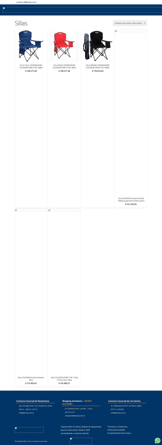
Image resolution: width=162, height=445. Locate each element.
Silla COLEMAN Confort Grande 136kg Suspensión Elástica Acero (131, 199)
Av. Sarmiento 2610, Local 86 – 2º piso (78, 409)
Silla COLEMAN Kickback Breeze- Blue (31, 378)
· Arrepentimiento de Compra (119, 433)
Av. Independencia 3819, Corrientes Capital (126, 406)
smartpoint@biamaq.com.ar (75, 416)
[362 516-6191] (63, 412)
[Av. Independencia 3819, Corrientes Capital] (109, 406)
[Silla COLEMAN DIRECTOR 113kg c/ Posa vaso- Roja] (64, 291)
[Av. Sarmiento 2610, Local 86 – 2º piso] (63, 409)
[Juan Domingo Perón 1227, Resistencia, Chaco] (17, 406)
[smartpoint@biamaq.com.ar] (63, 416)
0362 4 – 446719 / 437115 (28, 409)
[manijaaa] (81, 441)
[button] (31, 205)
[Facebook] (142, 2)
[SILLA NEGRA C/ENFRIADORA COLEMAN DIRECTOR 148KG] (98, 46)
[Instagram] (146, 2)
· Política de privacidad (116, 430)
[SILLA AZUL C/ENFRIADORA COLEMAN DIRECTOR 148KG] (31, 46)
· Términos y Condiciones (117, 426)
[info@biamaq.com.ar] (17, 413)
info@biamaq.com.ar (26, 413)
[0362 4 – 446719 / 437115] (17, 409)
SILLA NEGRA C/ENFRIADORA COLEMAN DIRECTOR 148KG (98, 66)
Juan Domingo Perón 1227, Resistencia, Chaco (35, 406)
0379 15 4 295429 (117, 409)
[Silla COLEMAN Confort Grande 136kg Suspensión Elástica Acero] (131, 112)
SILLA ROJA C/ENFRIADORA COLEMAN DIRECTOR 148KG (64, 66)
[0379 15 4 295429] (109, 409)
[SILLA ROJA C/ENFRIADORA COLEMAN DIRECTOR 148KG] (64, 46)
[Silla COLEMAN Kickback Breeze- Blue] (31, 291)
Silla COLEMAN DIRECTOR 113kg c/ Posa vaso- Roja (64, 378)
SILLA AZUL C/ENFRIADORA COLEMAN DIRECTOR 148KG (31, 66)
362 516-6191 (70, 412)
